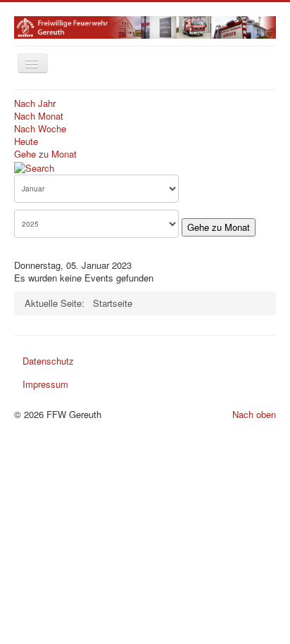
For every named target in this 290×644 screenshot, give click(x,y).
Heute (26, 141)
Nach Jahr (35, 103)
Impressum (45, 384)
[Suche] (34, 166)
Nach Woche (40, 128)
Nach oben (254, 414)
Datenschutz (48, 360)
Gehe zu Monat (45, 153)
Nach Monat (38, 115)
